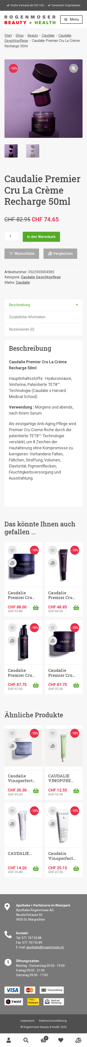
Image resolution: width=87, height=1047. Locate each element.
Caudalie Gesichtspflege (41, 277)
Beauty (32, 35)
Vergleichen (62, 253)
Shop (20, 35)
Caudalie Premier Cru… (21, 595)
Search (26, 1040)
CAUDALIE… (20, 853)
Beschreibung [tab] (19, 305)
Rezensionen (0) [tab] (21, 329)
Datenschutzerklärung (53, 1020)
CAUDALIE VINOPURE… (61, 778)
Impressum (28, 1020)
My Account (8, 1040)
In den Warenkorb (41, 237)
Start (8, 35)
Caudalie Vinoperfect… (21, 778)
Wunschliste (61, 1040)
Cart (41, 1037)
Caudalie (48, 35)
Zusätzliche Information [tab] (27, 317)
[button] (73, 68)
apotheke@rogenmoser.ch (45, 947)
